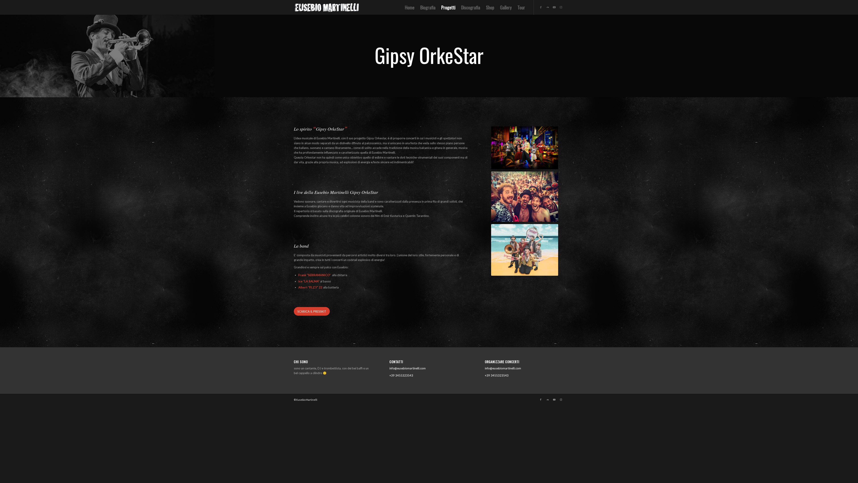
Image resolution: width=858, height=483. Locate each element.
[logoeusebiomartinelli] (327, 9)
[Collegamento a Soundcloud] (547, 7)
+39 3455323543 (401, 375)
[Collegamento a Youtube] (554, 7)
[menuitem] (409, 7)
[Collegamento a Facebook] (540, 7)
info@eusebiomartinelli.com (407, 368)
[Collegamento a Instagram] (560, 7)
